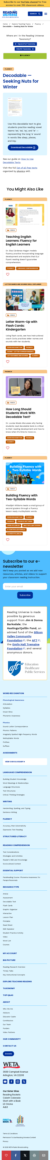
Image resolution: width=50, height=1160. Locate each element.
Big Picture (9, 960)
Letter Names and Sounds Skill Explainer (23, 284)
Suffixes (6, 746)
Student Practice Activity (13, 933)
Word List (7, 941)
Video (5, 937)
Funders (6, 1028)
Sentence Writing (10, 812)
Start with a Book (12, 1100)
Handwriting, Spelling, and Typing (16, 808)
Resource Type (11, 887)
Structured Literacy (15, 836)
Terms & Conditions (10, 1134)
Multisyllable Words (11, 738)
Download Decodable (22, 148)
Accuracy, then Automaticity (14, 826)
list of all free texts (27, 167)
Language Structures (11, 787)
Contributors (8, 1021)
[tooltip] (6, 1155)
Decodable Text (9, 902)
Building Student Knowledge (14, 779)
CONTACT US (9, 1045)
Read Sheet (7, 925)
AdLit (5, 1107)
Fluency (38, 24)
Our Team (7, 1024)
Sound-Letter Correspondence (15, 726)
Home (5, 24)
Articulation (7, 704)
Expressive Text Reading (13, 830)
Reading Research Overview (14, 967)
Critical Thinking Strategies (14, 795)
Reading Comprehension (16, 845)
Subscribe (25, 595)
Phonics (8, 371)
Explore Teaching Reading (17, 981)
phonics (21, 171)
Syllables (6, 708)
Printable (6, 921)
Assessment (8, 898)
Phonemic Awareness (11, 716)
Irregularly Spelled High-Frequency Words (20, 734)
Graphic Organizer (10, 909)
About (6, 1002)
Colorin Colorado (12, 1097)
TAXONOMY (9, 988)
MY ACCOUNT (10, 953)
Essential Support (13, 870)
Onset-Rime (7, 712)
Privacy (5, 1141)
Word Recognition (13, 693)
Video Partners (9, 1032)
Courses (6, 945)
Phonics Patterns (10, 730)
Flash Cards (7, 905)
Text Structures (9, 791)
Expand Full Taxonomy (26, 44)
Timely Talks (8, 971)
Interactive (7, 913)
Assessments (10, 752)
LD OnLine (8, 1104)
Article (5, 894)
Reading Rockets (11, 1094)
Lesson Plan (8, 917)
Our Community (12, 1039)
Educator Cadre (9, 1017)
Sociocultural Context (12, 864)
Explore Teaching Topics (21, 24)
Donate (8, 1054)
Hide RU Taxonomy (23, 49)
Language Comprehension (17, 772)
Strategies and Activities (13, 856)
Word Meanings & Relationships (16, 783)
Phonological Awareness (13, 700)
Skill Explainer (8, 929)
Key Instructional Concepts (14, 975)
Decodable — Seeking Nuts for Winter (18, 26)
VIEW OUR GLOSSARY (14, 761)
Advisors (6, 1013)
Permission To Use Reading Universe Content (19, 1137)
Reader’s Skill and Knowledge (15, 860)
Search (33, 13)
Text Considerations (11, 852)
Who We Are (8, 1009)
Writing (7, 801)
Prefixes (6, 742)
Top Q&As (8, 995)
